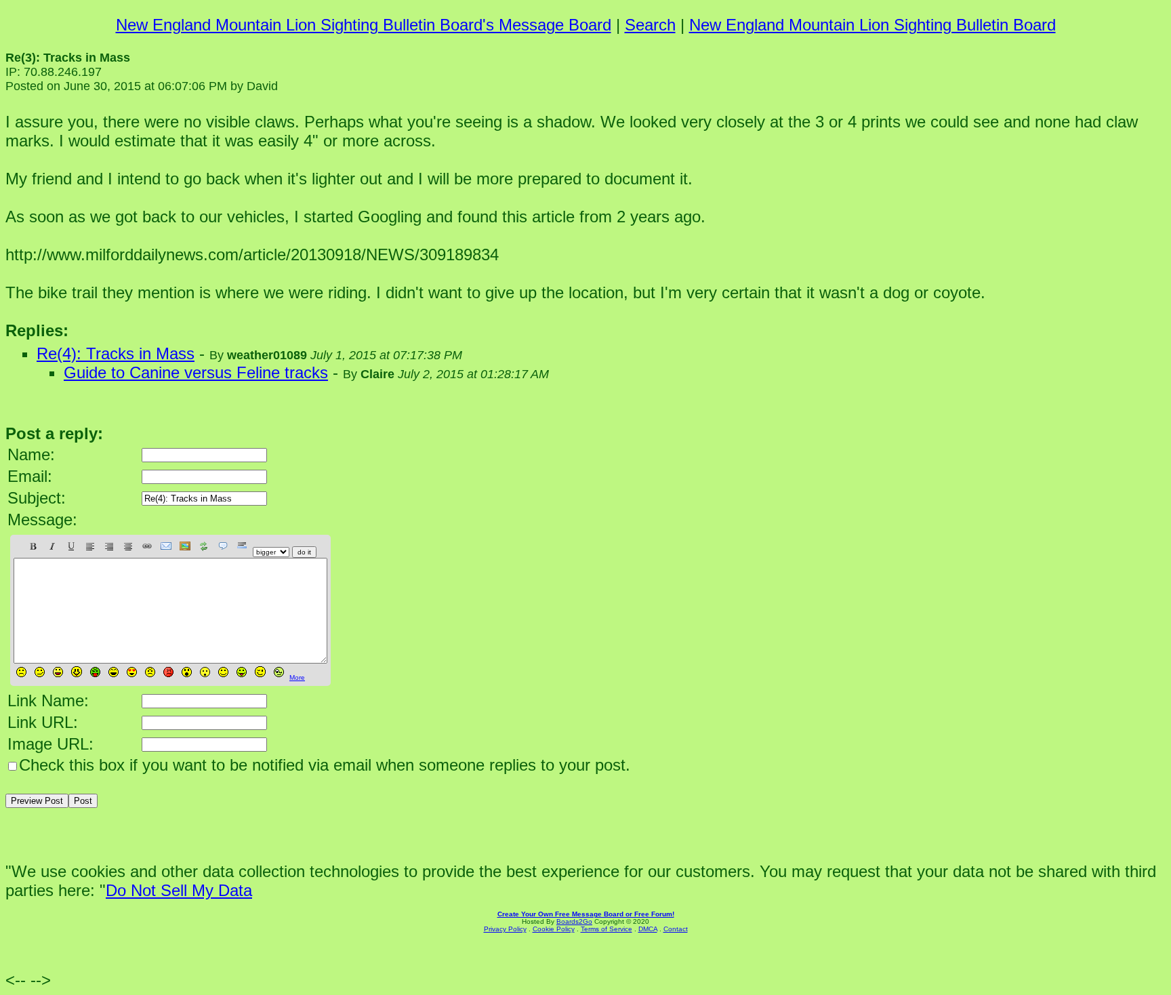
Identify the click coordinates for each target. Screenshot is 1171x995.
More (297, 677)
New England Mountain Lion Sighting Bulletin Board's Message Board (363, 25)
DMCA (647, 929)
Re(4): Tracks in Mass (115, 353)
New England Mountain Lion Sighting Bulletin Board (872, 25)
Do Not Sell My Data (179, 890)
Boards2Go (574, 921)
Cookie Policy (554, 929)
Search (650, 25)
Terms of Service (606, 929)
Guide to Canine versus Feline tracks (196, 372)
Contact (675, 929)
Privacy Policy (505, 929)
